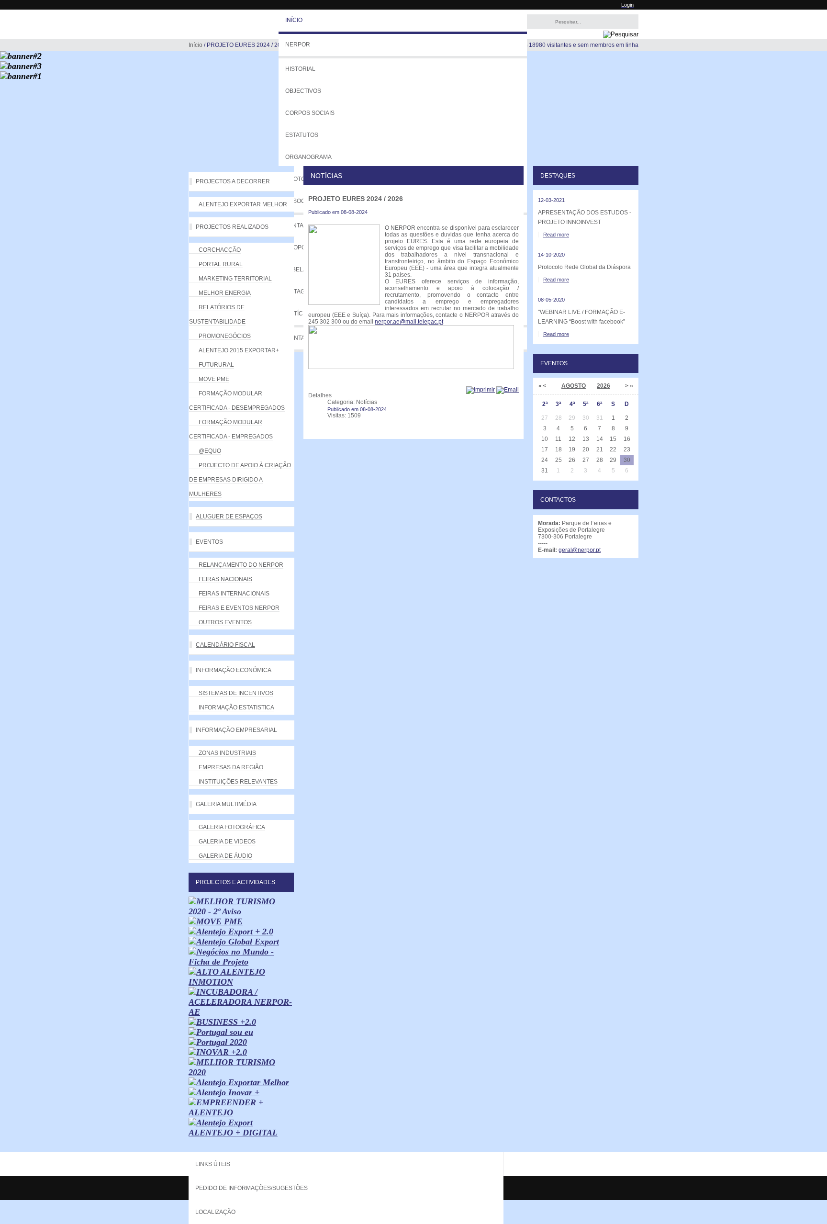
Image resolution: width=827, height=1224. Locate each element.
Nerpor (297, 44)
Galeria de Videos (227, 841)
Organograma (308, 157)
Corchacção (220, 250)
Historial (300, 69)
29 (613, 460)
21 (599, 449)
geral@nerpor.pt (580, 550)
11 (558, 439)
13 (585, 439)
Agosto (573, 385)
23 (627, 449)
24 (544, 460)
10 (544, 439)
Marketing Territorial (235, 278)
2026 (603, 385)
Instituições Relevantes (238, 781)
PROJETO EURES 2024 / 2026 (355, 198)
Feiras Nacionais (225, 579)
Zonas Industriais (227, 753)
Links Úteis (212, 1164)
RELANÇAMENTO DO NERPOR (241, 564)
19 (572, 449)
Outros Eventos (225, 622)
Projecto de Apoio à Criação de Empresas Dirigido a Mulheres (240, 479)
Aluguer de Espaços (229, 516)
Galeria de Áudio (225, 856)
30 (627, 460)
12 (572, 439)
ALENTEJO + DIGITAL (233, 1132)
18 (558, 449)
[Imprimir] (480, 389)
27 (585, 460)
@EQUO (210, 451)
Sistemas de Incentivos (236, 693)
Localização (215, 1212)
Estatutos (301, 135)
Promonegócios (225, 336)
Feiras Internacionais (234, 593)
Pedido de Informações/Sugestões (251, 1188)
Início (293, 20)
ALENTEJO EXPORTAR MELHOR (243, 204)
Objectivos (303, 91)
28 (599, 460)
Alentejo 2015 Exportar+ (239, 350)
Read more (556, 234)
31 (544, 470)
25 (558, 460)
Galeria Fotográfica (232, 827)
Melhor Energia (225, 293)
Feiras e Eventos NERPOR (239, 608)
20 (585, 449)
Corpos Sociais (310, 113)
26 (572, 460)
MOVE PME (214, 379)
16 (627, 439)
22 (613, 449)
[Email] (507, 389)
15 (613, 439)
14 (599, 439)
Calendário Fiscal (225, 644)
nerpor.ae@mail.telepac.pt (409, 321)
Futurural (216, 364)
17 (544, 449)
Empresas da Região (231, 767)
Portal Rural (221, 264)
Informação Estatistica (236, 707)
